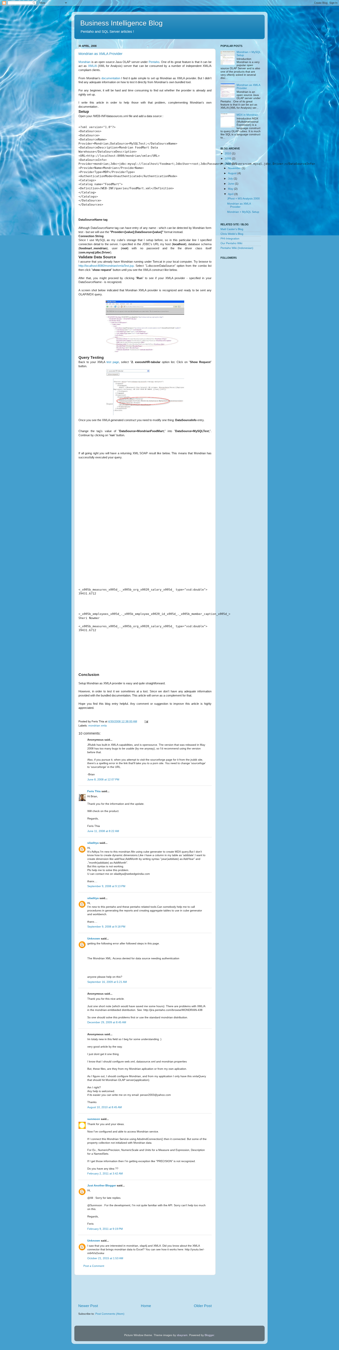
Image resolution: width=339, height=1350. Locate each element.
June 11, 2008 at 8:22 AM (103, 831)
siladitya (93, 842)
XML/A (92, 65)
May (231, 188)
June (231, 183)
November (235, 168)
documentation (110, 78)
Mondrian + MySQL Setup (243, 211)
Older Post (203, 1306)
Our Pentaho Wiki (231, 243)
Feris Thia (94, 791)
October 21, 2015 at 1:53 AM (105, 1258)
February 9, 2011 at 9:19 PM (105, 1228)
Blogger (209, 1335)
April (231, 194)
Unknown (93, 938)
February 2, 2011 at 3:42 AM (105, 1173)
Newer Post (88, 1306)
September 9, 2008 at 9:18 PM (106, 926)
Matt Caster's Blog (232, 229)
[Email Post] (145, 721)
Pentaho (154, 62)
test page (113, 362)
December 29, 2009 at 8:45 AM (106, 1022)
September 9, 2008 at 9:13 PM (106, 886)
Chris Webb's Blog (232, 233)
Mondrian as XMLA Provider (100, 54)
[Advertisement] (149, 1289)
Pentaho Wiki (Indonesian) (237, 248)
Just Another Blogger (101, 1185)
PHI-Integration (230, 238)
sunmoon (93, 1119)
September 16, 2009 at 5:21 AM (107, 981)
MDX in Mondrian (247, 114)
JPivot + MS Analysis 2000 (243, 198)
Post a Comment (93, 1265)
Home (146, 1306)
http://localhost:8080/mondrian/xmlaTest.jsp (106, 265)
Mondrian (84, 62)
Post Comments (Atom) (109, 1313)
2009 (228, 158)
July (231, 178)
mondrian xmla (97, 725)
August (232, 173)
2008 (228, 163)
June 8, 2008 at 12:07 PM (103, 779)
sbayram (182, 1335)
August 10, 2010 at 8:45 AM (104, 1107)
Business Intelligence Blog (121, 23)
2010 (228, 153)
